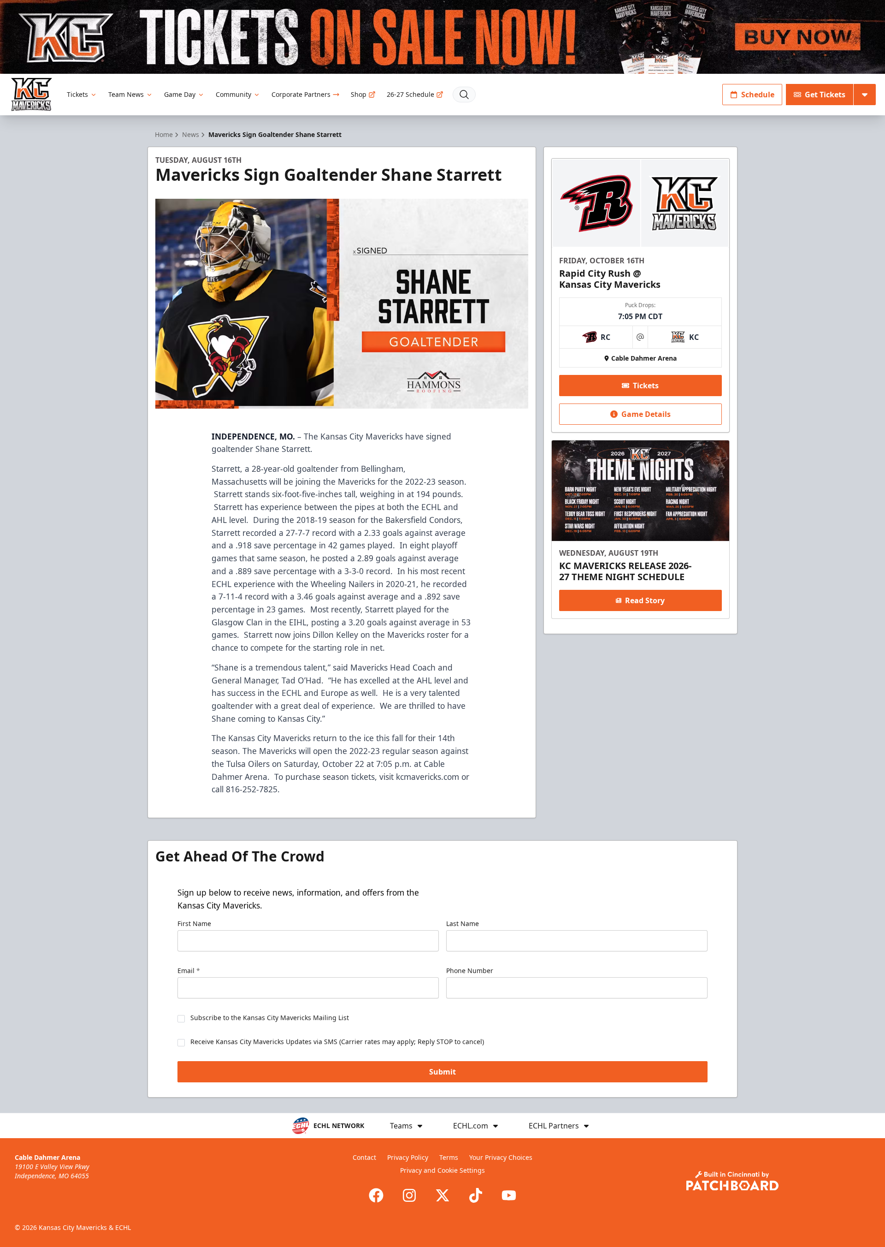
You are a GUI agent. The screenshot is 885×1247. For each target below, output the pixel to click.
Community (233, 94)
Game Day (179, 94)
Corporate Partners (300, 94)
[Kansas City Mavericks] (31, 94)
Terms (448, 1157)
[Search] (464, 94)
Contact (364, 1157)
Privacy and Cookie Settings (442, 1170)
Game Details (646, 414)
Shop (358, 94)
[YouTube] (509, 1195)
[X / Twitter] (442, 1195)
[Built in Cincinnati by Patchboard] (732, 1181)
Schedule (757, 94)
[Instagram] (409, 1195)
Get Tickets (825, 94)
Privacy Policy (407, 1157)
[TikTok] (476, 1195)
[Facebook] (376, 1195)
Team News (126, 94)
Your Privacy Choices (500, 1157)
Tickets (77, 94)
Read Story (645, 600)
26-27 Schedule (410, 94)
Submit (442, 1072)
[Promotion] (442, 37)
